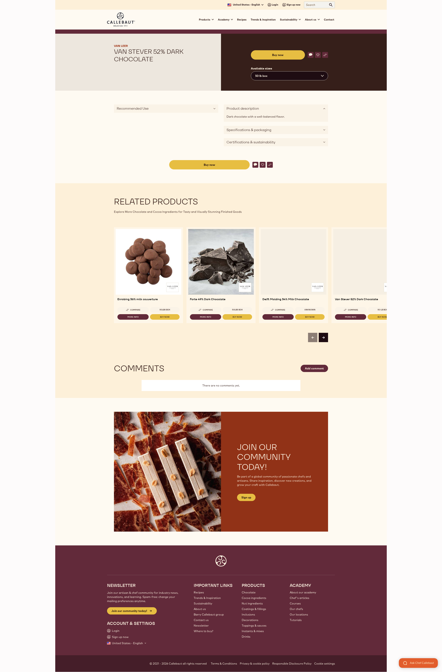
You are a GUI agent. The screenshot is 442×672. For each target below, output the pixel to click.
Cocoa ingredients (254, 598)
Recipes (242, 19)
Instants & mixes (253, 631)
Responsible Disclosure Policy (291, 663)
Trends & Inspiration (263, 19)
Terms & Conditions (224, 663)
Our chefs (296, 609)
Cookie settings (324, 663)
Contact (329, 19)
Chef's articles (299, 598)
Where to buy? (203, 631)
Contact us (201, 620)
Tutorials (296, 620)
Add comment (314, 368)
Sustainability (203, 603)
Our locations (299, 614)
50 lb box (383, 309)
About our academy (303, 592)
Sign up (246, 497)
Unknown (309, 309)
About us (200, 609)
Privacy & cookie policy (255, 663)
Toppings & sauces (254, 625)
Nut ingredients (252, 603)
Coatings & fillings (254, 609)
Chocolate (249, 592)
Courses (295, 603)
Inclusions (248, 614)
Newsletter (201, 625)
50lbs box (165, 309)
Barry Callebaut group (209, 614)
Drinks (246, 636)
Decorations (250, 620)
